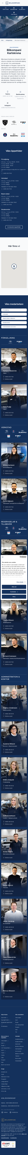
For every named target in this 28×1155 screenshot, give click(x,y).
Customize (13, 591)
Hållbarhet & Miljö (5, 1086)
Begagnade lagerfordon (6, 1022)
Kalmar (3, 1102)
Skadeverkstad (18, 1041)
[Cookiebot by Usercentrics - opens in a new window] (20, 557)
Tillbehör (17, 1056)
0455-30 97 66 (9, 376)
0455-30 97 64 (9, 412)
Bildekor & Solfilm (19, 1053)
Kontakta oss (4, 1072)
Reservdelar (18, 1058)
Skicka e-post (8, 379)
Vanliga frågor (4, 1084)
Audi (16, 1020)
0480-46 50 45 (9, 713)
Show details (20, 582)
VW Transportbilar (19, 1024)
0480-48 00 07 (9, 749)
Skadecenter (6, 322)
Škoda (16, 1022)
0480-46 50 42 (9, 785)
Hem (2, 40)
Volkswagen (18, 1017)
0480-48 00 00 (13, 1102)
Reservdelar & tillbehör (9, 318)
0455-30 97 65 (9, 891)
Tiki (16, 1032)
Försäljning (6, 310)
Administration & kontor (9, 326)
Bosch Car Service (5, 1064)
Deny (14, 596)
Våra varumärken (19, 1014)
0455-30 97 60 (7, 96)
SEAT (2, 1050)
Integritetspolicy (5, 1137)
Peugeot (17, 1027)
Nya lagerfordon (5, 1020)
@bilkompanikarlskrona (8, 107)
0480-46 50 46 (9, 821)
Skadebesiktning (19, 1039)
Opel (16, 1029)
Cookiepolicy (13, 1137)
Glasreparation (18, 1048)
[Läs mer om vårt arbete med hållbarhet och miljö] (14, 1144)
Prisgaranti (3, 1079)
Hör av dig (3, 1091)
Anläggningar (9, 40)
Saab (2, 1057)
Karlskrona (4, 1105)
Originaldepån (18, 1060)
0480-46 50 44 (9, 927)
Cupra (2, 1052)
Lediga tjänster (4, 1081)
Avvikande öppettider (14, 227)
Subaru (3, 1055)
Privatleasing (4, 1026)
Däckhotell (17, 1044)
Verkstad (5, 314)
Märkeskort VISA (5, 1076)
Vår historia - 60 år (5, 1088)
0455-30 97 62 (9, 507)
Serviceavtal (18, 1051)
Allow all (14, 586)
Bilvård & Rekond (19, 1046)
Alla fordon (4, 1017)
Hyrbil (2, 1074)
